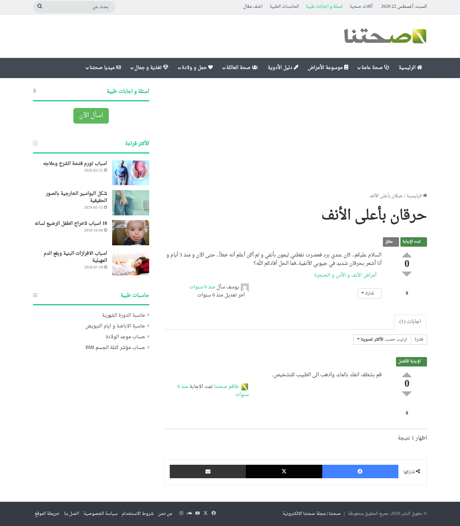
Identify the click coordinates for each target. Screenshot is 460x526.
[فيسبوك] (360, 471)
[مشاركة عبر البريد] (208, 471)
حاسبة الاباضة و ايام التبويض (115, 326)
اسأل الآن (91, 115)
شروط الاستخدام (138, 514)
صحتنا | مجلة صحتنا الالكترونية (312, 514)
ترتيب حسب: (384, 339)
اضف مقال (253, 6)
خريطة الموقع (47, 514)
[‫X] (284, 471)
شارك (369, 293)
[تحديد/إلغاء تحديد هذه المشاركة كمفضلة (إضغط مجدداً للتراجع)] (407, 286)
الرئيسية (408, 67)
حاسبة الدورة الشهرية (123, 315)
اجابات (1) (410, 322)
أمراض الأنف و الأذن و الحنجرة (346, 275)
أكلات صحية (361, 6)
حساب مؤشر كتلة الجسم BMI (115, 348)
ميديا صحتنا (103, 67)
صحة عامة (372, 67)
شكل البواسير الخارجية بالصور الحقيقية (76, 197)
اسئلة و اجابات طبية (324, 6)
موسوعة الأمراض (326, 67)
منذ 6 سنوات (202, 287)
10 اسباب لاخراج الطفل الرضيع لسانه (71, 223)
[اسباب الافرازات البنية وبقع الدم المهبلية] (130, 262)
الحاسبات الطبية (284, 6)
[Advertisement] (295, 135)
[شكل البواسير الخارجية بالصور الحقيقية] (130, 202)
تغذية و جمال (148, 67)
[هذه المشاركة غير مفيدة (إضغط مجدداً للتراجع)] (407, 274)
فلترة (419, 339)
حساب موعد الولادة (125, 337)
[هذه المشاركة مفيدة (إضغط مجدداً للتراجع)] (407, 254)
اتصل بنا (71, 514)
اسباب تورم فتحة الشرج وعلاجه (75, 163)
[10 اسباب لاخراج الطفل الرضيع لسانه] (130, 232)
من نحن (165, 514)
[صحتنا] (385, 36)
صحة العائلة (239, 67)
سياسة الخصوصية (101, 514)
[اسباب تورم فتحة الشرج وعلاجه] (130, 172)
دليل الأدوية (281, 67)
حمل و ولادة (195, 67)
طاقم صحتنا (226, 387)
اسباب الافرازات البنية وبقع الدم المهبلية (75, 257)
